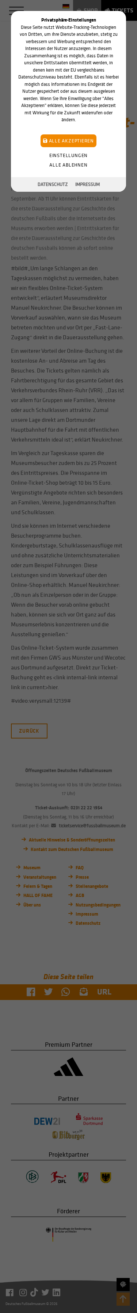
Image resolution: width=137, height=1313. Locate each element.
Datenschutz (53, 184)
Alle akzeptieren (70, 141)
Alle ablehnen (68, 165)
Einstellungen (68, 155)
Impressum (87, 184)
